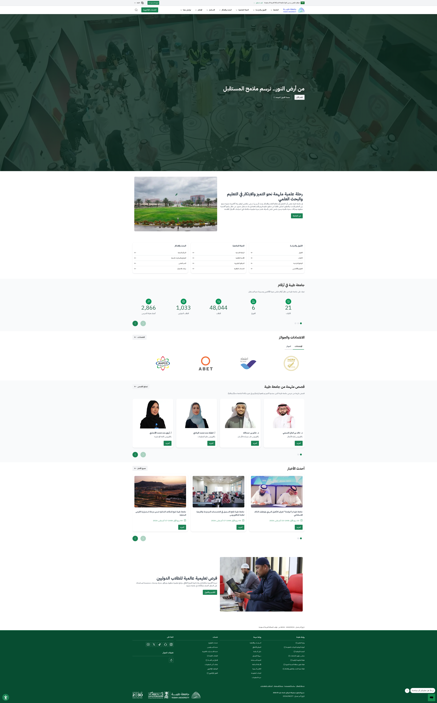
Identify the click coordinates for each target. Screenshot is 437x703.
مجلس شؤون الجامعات (297, 656)
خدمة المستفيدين (212, 647)
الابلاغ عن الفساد (213, 660)
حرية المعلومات (256, 677)
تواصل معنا (187, 10)
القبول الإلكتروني (213, 673)
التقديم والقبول (210, 592)
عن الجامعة (297, 215)
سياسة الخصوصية (289, 686)
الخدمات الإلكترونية (150, 10)
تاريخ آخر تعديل (300, 627)
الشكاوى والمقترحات (266, 686)
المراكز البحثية (182, 252)
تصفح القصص (142, 386)
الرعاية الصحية (240, 252)
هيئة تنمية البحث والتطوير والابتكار (295, 669)
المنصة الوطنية (300, 651)
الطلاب (218, 313)
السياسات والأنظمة (255, 643)
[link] (283, 363)
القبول (301, 252)
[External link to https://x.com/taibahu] (154, 644)
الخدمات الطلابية (239, 268)
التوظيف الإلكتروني (212, 669)
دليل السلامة (257, 651)
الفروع (253, 313)
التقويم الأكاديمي (297, 268)
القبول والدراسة (261, 10)
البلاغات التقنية (213, 656)
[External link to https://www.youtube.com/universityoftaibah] (148, 644)
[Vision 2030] (137, 695)
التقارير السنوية (256, 669)
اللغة (138, 3)
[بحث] (136, 10)
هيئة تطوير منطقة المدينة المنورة (295, 664)
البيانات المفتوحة (256, 673)
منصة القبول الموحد (283, 97)
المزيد (299, 443)
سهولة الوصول (256, 656)
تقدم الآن (299, 97)
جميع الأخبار (141, 468)
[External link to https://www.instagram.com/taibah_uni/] (171, 644)
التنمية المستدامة (256, 660)
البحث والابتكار (227, 10)
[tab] (298, 346)
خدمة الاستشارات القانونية (210, 651)
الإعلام (200, 10)
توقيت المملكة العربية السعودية (268, 627)
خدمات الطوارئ (213, 643)
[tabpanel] (218, 363)
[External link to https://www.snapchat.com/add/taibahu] (165, 644)
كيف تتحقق (259, 3)
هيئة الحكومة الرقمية (298, 660)
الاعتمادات (141, 337)
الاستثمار (212, 10)
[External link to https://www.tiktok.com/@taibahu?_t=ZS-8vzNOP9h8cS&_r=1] (159, 644)
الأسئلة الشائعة (256, 664)
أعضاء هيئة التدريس (149, 313)
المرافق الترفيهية (239, 263)
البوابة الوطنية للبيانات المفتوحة (295, 647)
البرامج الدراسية (298, 263)
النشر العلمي (182, 263)
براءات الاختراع (182, 268)
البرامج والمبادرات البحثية (178, 258)
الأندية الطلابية (240, 258)
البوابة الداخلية (154, 3)
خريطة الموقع (300, 686)
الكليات (300, 258)
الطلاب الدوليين (183, 313)
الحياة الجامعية (243, 10)
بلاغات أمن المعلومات (211, 664)
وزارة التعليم (301, 643)
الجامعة (276, 10)
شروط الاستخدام (278, 686)
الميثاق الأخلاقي (257, 647)
